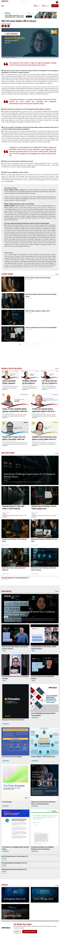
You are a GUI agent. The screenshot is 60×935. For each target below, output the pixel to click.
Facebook (49, 267)
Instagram (41, 267)
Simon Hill (4, 442)
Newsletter (55, 6)
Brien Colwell (35, 442)
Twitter (36, 267)
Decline (17, 931)
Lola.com (6, 254)
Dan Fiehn (44, 386)
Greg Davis (4, 386)
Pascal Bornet (25, 386)
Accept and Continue (30, 931)
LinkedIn (31, 267)
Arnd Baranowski (6, 414)
